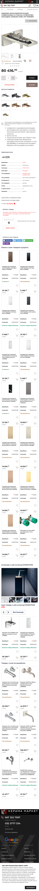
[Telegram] (17, 240)
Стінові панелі (5, 862)
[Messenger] (8, 240)
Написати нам (9, 829)
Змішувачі (25, 170)
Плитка (3, 848)
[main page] (12, 2)
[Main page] (19, 812)
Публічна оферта (29, 862)
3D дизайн (10, 203)
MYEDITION (25, 168)
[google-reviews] (12, 841)
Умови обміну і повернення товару (11, 197)
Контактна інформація (11, 832)
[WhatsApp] (28, 240)
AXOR (24, 162)
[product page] (10, 257)
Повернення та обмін (30, 858)
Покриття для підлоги (7, 855)
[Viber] (6, 243)
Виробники (27, 852)
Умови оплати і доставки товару (10, 200)
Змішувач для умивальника (26, 174)
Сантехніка (4, 852)
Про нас (26, 848)
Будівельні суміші (6, 858)
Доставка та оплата (29, 855)
